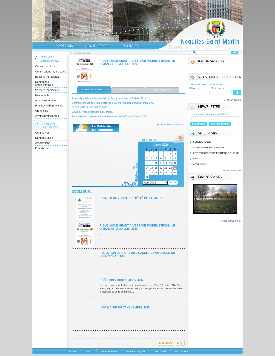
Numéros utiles (44, 137)
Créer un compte (232, 100)
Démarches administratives (44, 83)
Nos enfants (42, 95)
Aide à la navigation (136, 351)
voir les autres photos (230, 221)
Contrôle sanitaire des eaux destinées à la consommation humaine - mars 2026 (113, 103)
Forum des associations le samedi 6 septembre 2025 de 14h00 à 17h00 (109, 116)
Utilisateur (194, 88)
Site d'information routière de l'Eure (216, 153)
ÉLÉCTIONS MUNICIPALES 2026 (89, 107)
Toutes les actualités (94, 89)
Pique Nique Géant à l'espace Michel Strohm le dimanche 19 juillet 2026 (137, 62)
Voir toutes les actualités (172, 124)
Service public (202, 142)
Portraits (64, 46)
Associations (42, 143)
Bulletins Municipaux (47, 76)
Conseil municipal (45, 66)
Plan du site (161, 351)
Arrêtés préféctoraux (47, 115)
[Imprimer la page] (182, 345)
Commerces (42, 132)
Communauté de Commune (208, 147)
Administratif (97, 46)
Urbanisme (41, 110)
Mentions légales (109, 351)
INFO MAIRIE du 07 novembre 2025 (125, 307)
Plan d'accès (42, 148)
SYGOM (197, 158)
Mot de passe (218, 88)
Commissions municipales (50, 71)
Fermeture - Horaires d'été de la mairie (131, 198)
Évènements (128, 90)
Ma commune (162, 90)
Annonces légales (45, 100)
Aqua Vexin (199, 164)
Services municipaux (47, 90)
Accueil (198, 33)
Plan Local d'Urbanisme (49, 105)
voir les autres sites (232, 170)
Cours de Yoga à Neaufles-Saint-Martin (92, 112)
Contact (129, 46)
